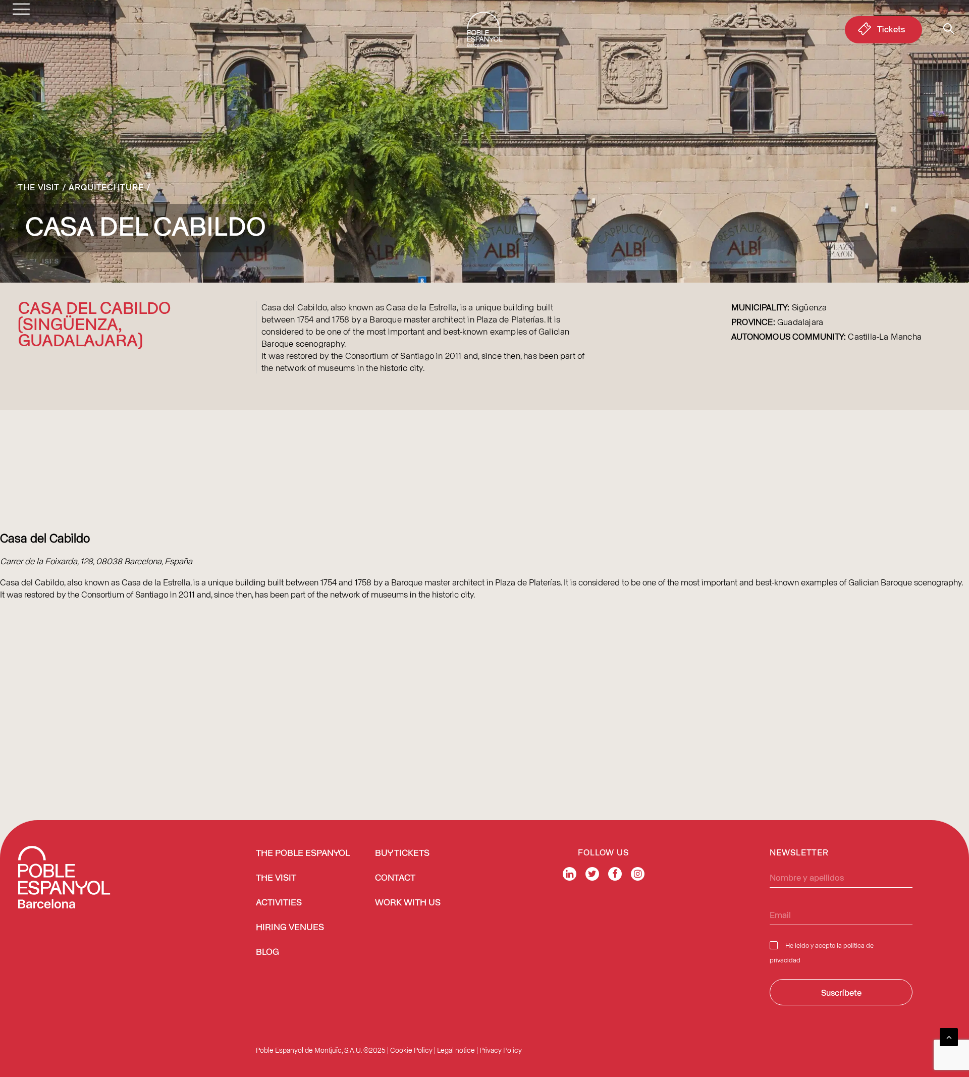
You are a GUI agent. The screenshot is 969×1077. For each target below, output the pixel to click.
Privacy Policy (500, 1050)
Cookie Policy (411, 1050)
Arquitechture (106, 187)
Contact (395, 878)
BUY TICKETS (402, 853)
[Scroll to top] (949, 1036)
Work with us (408, 902)
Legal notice (456, 1050)
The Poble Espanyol (303, 853)
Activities (279, 902)
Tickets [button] (891, 29)
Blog (267, 952)
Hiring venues (290, 927)
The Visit (39, 187)
